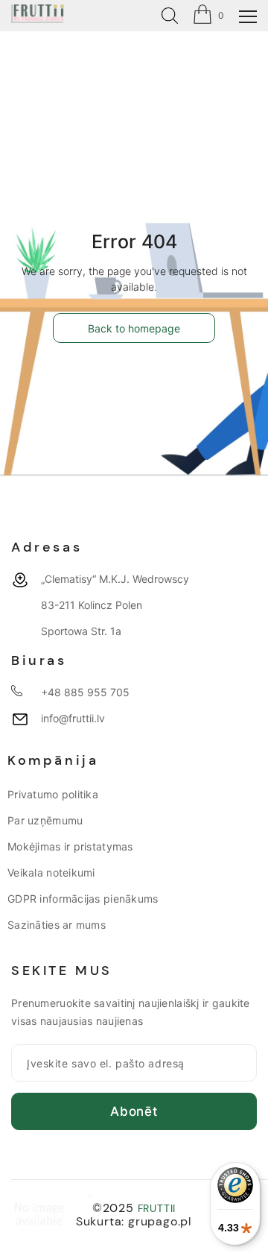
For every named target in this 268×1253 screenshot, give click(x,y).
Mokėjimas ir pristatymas (70, 846)
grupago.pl (160, 1221)
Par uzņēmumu (45, 820)
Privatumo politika (52, 794)
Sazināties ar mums (56, 924)
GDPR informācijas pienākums (83, 898)
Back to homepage (134, 328)
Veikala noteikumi (51, 872)
